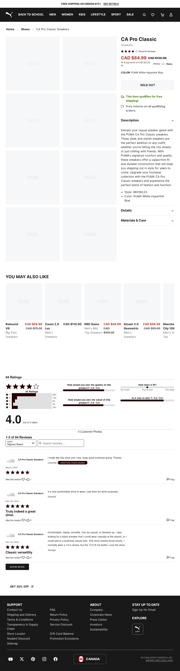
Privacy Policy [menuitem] (59, 619)
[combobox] (21, 443)
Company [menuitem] (96, 609)
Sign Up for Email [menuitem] (144, 609)
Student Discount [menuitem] (18, 638)
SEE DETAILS (111, 3)
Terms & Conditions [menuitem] (20, 619)
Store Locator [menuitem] (16, 633)
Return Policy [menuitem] (59, 614)
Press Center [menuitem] (98, 619)
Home (10, 29)
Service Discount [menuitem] (61, 624)
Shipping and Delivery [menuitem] (21, 614)
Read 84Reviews (147, 51)
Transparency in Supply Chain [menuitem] (22, 626)
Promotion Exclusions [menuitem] (64, 638)
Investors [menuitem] (96, 624)
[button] (32, 394)
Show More (17, 566)
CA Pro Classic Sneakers (30, 459)
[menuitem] (31, 14)
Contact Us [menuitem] (14, 609)
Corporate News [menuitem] (101, 614)
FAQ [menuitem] (52, 609)
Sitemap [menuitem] (12, 643)
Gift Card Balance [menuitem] (62, 633)
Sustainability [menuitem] (99, 629)
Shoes (25, 29)
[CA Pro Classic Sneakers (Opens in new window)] (11, 460)
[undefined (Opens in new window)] (137, 629)
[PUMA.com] (8, 14)
